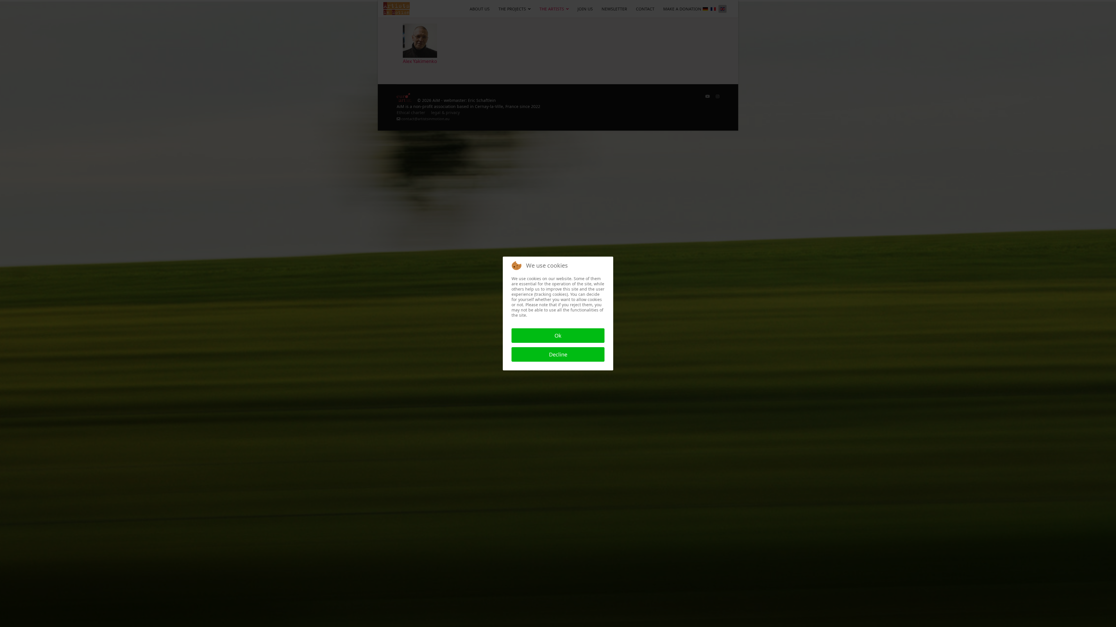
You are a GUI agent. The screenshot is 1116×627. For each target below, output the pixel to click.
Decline (558, 354)
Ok (558, 335)
